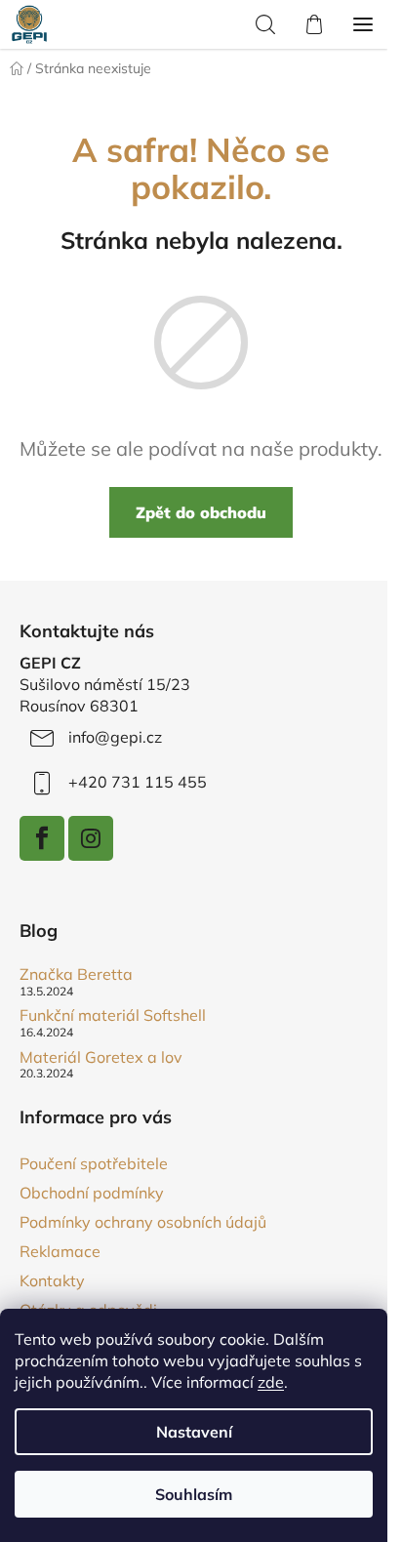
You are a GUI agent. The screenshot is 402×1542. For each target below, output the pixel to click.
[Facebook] (42, 838)
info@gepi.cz (115, 737)
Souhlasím (193, 1494)
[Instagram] (90, 838)
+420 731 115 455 (137, 781)
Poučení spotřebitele (94, 1163)
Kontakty (52, 1280)
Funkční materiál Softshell (113, 1016)
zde (271, 1382)
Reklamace (60, 1251)
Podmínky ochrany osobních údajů (143, 1222)
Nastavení (194, 1431)
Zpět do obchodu (201, 512)
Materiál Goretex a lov (101, 1058)
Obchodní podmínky (92, 1192)
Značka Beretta (76, 975)
